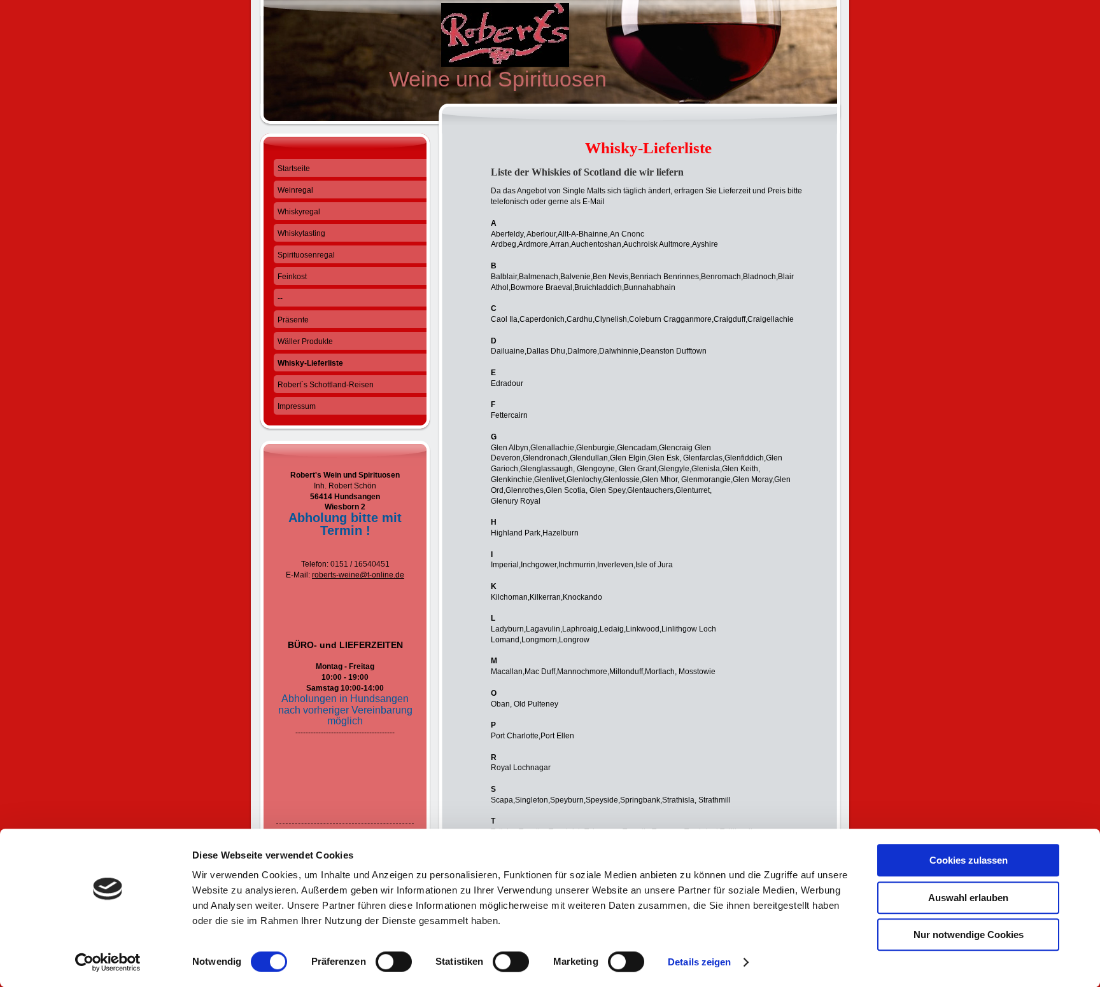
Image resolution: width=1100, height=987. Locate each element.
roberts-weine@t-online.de (358, 574)
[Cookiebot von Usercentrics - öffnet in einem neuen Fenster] (108, 962)
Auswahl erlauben (968, 897)
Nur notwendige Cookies (968, 934)
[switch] (394, 961)
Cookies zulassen (968, 860)
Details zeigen (699, 961)
